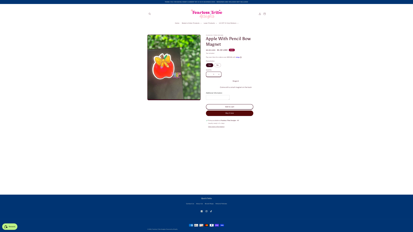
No (218, 65)
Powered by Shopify (172, 229)
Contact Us (190, 204)
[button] (149, 13)
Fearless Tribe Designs (159, 229)
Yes (209, 65)
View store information (216, 126)
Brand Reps (209, 204)
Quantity (209, 70)
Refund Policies (221, 204)
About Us (199, 204)
